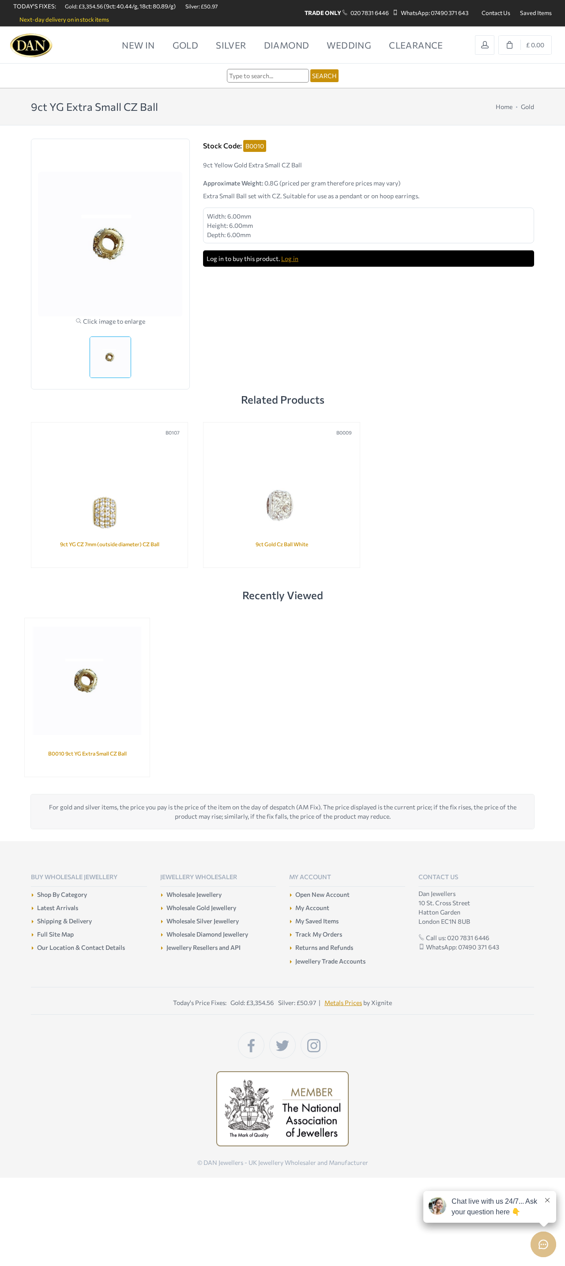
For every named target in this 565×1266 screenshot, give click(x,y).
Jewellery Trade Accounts (330, 961)
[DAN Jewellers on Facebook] (251, 1045)
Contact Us (496, 12)
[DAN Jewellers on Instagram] (314, 1045)
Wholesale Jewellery (194, 894)
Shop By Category (62, 894)
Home (504, 106)
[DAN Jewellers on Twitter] (282, 1045)
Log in (289, 258)
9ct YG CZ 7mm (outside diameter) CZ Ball (109, 544)
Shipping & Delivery (64, 921)
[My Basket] (525, 45)
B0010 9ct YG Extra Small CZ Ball (87, 753)
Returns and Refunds (324, 947)
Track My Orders (318, 934)
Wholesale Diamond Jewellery (207, 934)
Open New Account (322, 894)
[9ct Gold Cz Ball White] (281, 492)
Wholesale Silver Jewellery (202, 921)
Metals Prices (343, 1002)
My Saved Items (317, 921)
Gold (527, 106)
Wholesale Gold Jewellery (201, 907)
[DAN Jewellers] (44, 45)
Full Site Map (55, 934)
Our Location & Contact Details (81, 947)
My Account (312, 907)
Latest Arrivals (57, 907)
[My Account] (484, 45)
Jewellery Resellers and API (203, 947)
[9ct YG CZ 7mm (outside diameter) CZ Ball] (109, 492)
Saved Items (536, 12)
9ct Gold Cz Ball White (282, 544)
